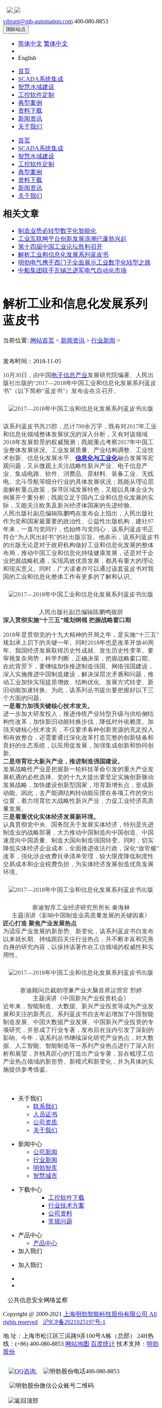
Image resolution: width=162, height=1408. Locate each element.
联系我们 (45, 1106)
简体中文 (30, 43)
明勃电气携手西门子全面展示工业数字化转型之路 (84, 262)
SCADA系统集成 (40, 79)
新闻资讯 (30, 118)
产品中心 (45, 1243)
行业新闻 (103, 340)
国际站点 (16, 29)
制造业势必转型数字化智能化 (57, 231)
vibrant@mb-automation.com (38, 21)
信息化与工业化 (96, 458)
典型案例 (30, 102)
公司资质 (45, 1122)
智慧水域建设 (36, 87)
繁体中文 (56, 43)
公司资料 (60, 1213)
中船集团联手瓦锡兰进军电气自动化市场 (72, 270)
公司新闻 (45, 1152)
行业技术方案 (66, 1205)
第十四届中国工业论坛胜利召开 (60, 246)
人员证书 (45, 1114)
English (27, 58)
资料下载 (30, 110)
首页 (24, 71)
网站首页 (42, 340)
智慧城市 (45, 1176)
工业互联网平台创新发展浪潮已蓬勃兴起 (72, 238)
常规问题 (60, 1221)
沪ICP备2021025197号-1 (74, 1322)
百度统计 (103, 1344)
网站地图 (77, 1344)
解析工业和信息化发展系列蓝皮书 (63, 254)
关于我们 (30, 126)
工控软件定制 (36, 95)
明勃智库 (45, 1168)
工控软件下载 (66, 1197)
